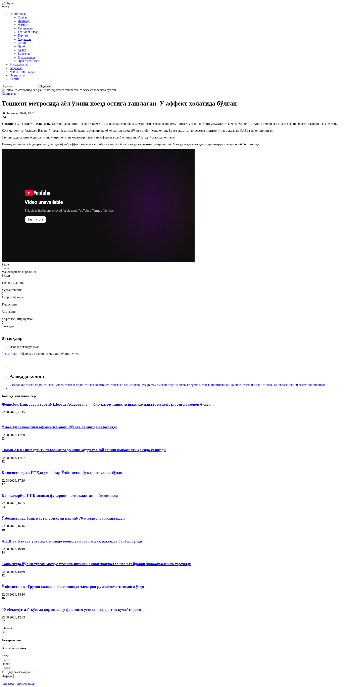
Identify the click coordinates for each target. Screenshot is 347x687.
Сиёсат (22, 17)
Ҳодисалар (25, 28)
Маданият (24, 39)
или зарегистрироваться (18, 683)
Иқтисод (24, 21)
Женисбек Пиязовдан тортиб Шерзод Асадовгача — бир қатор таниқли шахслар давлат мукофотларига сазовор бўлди (106, 404)
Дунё (21, 46)
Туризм (23, 35)
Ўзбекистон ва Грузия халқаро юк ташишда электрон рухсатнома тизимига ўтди (73, 586)
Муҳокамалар (27, 57)
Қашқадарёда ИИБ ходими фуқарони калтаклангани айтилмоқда (60, 495)
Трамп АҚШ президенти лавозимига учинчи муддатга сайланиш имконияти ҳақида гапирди (84, 450)
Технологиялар (28, 32)
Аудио (22, 50)
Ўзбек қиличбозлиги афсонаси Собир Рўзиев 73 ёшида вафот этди (59, 427)
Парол (6, 663)
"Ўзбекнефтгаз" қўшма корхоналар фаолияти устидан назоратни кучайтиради (71, 609)
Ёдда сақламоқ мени (20, 672)
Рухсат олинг (11, 353)
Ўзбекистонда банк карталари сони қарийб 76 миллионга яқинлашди (63, 518)
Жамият (23, 24)
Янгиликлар (18, 13)
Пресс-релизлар (28, 61)
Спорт (22, 42)
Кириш (14, 79)
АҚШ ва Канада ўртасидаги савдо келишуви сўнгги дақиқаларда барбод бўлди (72, 541)
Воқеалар (24, 53)
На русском (17, 75)
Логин (6, 656)
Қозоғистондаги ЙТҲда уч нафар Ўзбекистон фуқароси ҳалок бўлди (62, 473)
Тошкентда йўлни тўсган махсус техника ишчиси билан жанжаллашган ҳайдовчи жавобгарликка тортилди (96, 564)
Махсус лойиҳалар (22, 71)
